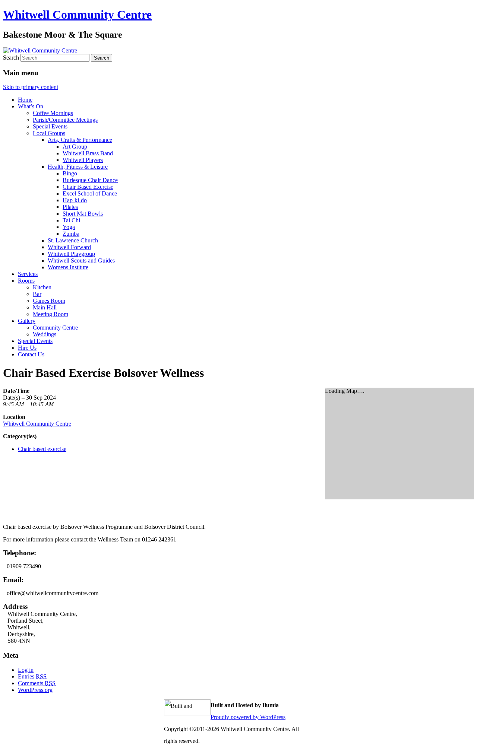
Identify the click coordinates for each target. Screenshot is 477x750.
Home (25, 99)
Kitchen (42, 287)
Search (11, 57)
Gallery (26, 321)
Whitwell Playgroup (71, 254)
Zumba (71, 234)
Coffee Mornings (53, 113)
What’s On (30, 106)
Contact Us (31, 354)
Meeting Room (50, 314)
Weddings (44, 334)
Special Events (50, 126)
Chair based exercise (42, 449)
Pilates (70, 207)
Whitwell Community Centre (77, 14)
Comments (37, 683)
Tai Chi (71, 220)
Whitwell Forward (69, 247)
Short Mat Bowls (83, 213)
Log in (26, 670)
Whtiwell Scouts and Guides (81, 260)
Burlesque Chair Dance (90, 180)
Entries (32, 676)
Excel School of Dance (90, 193)
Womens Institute (68, 267)
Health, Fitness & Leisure (78, 166)
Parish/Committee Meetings (65, 120)
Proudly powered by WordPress (248, 717)
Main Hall (45, 307)
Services (28, 274)
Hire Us (27, 347)
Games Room (49, 301)
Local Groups (49, 133)
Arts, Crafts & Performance (80, 140)
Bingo (70, 173)
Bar (37, 294)
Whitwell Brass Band (88, 153)
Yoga (69, 227)
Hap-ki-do (75, 200)
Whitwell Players (83, 160)
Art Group (75, 146)
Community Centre (55, 327)
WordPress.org (35, 690)
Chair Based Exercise (88, 187)
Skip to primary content (30, 87)
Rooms (26, 280)
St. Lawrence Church (73, 240)
